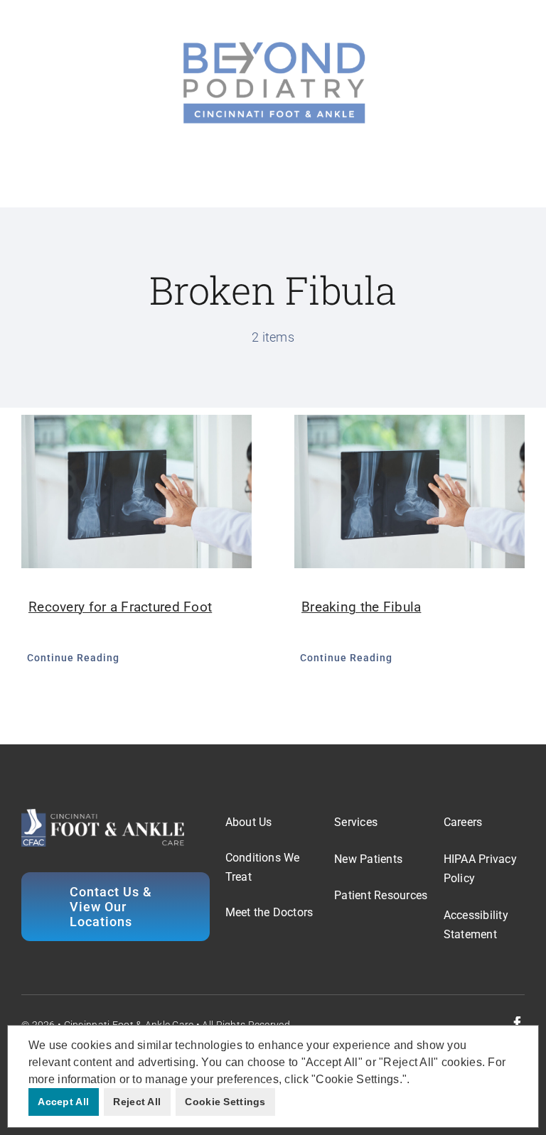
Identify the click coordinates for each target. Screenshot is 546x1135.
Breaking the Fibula (361, 607)
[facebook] (517, 1023)
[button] (415, 1080)
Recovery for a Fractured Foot (120, 607)
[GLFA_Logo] (273, 42)
